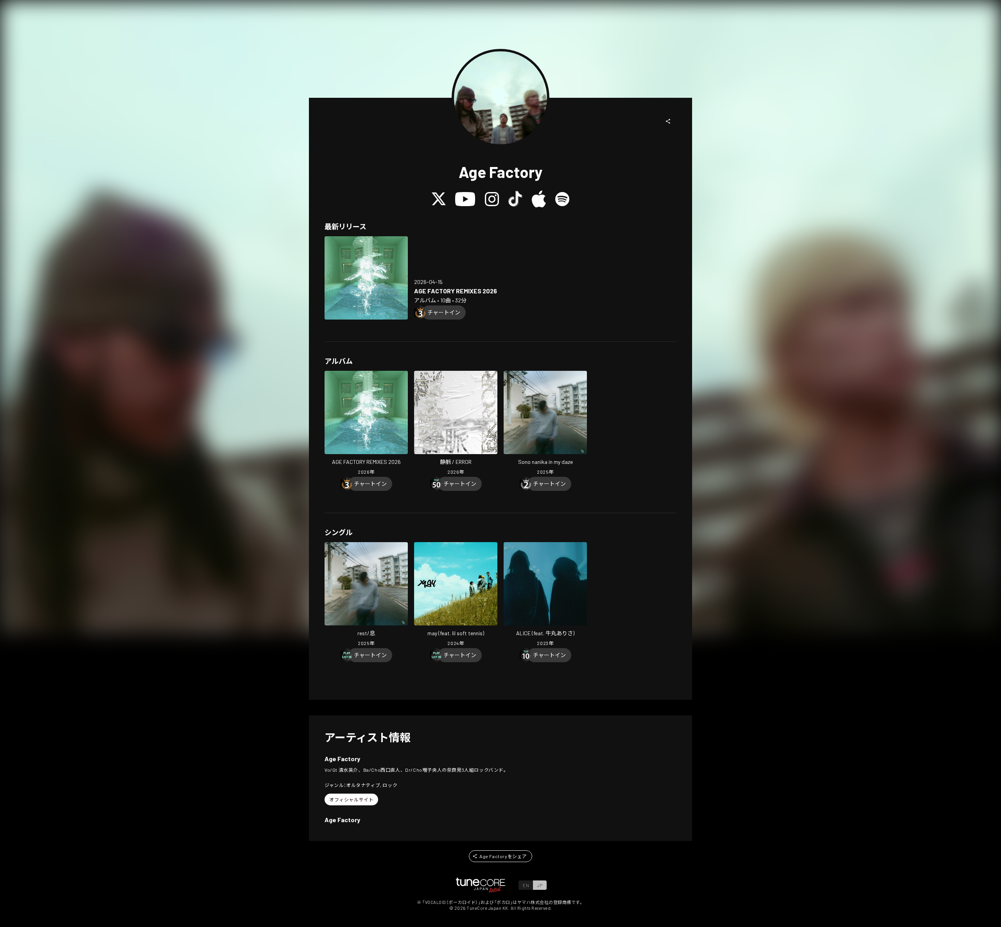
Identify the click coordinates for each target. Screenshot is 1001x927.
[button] (668, 121)
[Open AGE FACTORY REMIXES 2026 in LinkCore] (366, 278)
